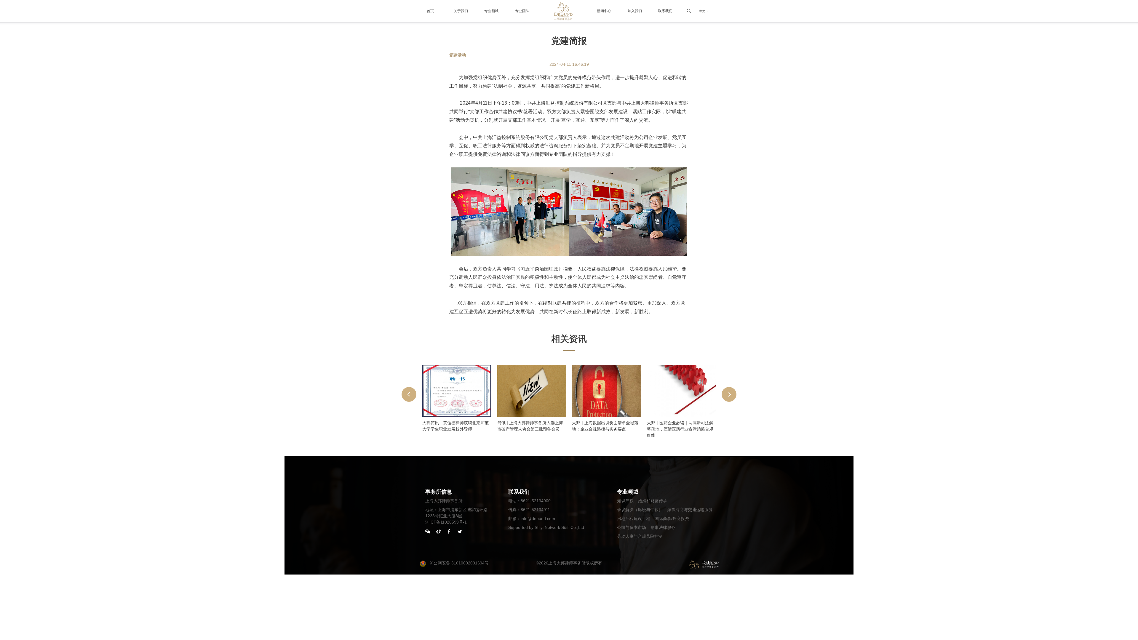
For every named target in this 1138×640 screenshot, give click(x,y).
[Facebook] (449, 531)
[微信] (427, 531)
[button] (409, 394)
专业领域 (491, 11)
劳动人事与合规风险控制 (640, 536)
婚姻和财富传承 (652, 500)
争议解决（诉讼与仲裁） (640, 509)
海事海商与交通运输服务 (690, 509)
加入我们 (635, 11)
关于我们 (461, 11)
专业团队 (522, 11)
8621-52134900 (536, 500)
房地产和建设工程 (633, 518)
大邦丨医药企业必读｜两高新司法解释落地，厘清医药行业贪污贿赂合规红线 (680, 429)
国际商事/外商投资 (672, 518)
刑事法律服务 (662, 527)
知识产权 (625, 500)
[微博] (438, 531)
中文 (702, 11)
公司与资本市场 (631, 527)
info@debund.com (538, 518)
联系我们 (665, 11)
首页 (430, 11)
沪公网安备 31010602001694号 (459, 563)
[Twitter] (459, 531)
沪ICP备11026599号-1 (446, 522)
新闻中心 (604, 11)
